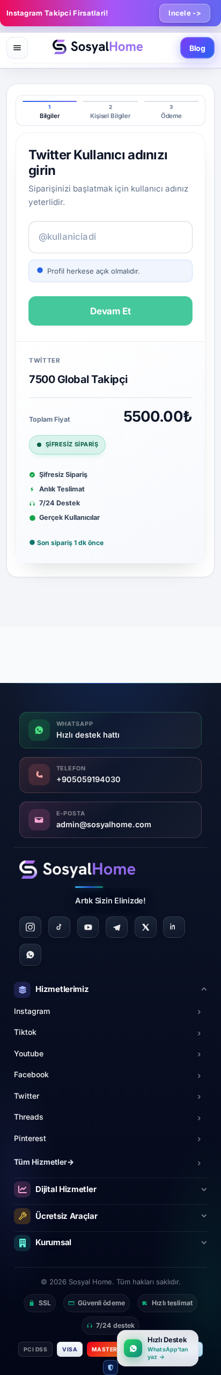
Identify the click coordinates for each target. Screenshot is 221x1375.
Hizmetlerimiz (62, 989)
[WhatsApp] (30, 955)
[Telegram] (117, 927)
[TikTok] (59, 927)
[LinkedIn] (174, 927)
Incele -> (184, 13)
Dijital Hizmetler (65, 1189)
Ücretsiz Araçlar (66, 1216)
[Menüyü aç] (17, 47)
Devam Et (110, 311)
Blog (197, 48)
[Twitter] (146, 927)
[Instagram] (30, 927)
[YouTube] (88, 927)
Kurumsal (53, 1242)
